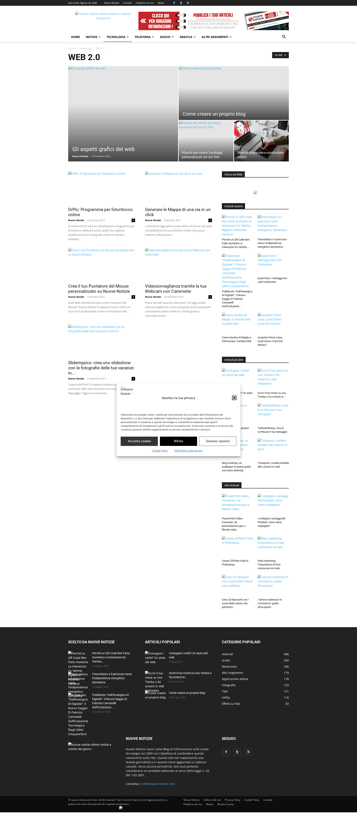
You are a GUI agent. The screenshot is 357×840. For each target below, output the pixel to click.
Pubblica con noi (145, 2)
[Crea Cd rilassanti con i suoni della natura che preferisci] (237, 585)
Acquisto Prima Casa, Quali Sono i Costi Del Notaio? (270, 341)
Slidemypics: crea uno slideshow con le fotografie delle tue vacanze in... (101, 368)
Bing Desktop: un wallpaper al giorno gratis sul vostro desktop (236, 466)
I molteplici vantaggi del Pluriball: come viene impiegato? (271, 522)
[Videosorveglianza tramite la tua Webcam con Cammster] (178, 264)
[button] (234, 398)
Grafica (186, 37)
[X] (188, 3)
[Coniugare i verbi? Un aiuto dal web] (237, 379)
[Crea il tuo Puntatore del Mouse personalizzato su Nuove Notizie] (101, 264)
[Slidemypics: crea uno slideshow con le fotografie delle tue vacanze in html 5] (101, 341)
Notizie (91, 37)
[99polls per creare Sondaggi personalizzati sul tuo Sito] (206, 141)
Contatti (127, 2)
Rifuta (178, 441)
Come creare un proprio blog (187, 692)
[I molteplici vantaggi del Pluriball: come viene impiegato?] (273, 504)
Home (75, 37)
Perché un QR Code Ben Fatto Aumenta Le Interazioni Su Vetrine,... (236, 243)
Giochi (165, 37)
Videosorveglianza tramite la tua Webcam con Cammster (175, 289)
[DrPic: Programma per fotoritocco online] (101, 187)
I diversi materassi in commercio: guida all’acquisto (270, 603)
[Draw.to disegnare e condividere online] (261, 141)
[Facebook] (174, 3)
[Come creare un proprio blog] (234, 93)
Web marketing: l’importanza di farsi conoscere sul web (269, 564)
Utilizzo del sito (212, 800)
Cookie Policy (160, 450)
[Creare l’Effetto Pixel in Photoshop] (237, 547)
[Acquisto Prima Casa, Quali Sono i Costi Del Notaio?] (273, 323)
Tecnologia (116, 37)
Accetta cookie (139, 441)
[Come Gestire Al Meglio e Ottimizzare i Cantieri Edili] (237, 323)
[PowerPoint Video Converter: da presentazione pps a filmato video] (237, 504)
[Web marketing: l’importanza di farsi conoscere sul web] (273, 547)
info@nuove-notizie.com (158, 784)
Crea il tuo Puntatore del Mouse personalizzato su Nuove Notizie (99, 289)
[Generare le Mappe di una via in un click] (178, 187)
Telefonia (143, 37)
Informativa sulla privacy (189, 450)
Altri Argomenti (215, 37)
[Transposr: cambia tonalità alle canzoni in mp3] (273, 449)
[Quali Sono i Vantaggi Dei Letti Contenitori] (273, 264)
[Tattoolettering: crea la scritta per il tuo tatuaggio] (273, 414)
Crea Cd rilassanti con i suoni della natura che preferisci (235, 603)
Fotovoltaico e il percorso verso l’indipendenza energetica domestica (272, 243)
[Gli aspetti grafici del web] (123, 113)
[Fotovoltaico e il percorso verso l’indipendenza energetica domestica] (273, 225)
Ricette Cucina (225, 804)
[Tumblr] (181, 3)
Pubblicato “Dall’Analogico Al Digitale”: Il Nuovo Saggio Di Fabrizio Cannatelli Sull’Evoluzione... (237, 299)
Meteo (161, 2)
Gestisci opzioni (218, 441)
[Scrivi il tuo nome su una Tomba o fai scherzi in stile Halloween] (273, 379)
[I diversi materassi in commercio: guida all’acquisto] (273, 585)
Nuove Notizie (111, 2)
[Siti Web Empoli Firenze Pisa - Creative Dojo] (121, 808)
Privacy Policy (232, 800)
